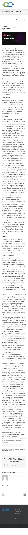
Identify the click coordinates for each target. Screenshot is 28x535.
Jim (4, 449)
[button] (3, 495)
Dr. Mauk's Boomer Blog (20, 449)
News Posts (4, 450)
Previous (18, 20)
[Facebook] (3, 509)
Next (23, 20)
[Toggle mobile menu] (25, 2)
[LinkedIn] (7, 509)
